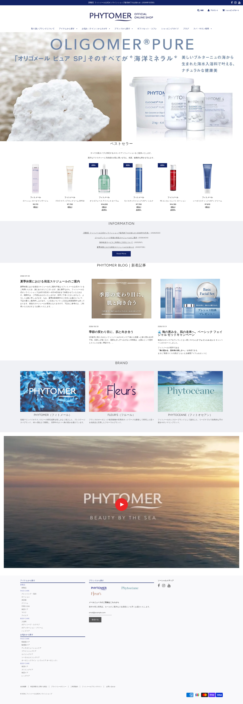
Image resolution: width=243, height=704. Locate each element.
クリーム (25, 603)
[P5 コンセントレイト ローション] (173, 178)
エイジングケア (27, 654)
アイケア (25, 615)
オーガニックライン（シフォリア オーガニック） (40, 660)
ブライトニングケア (29, 651)
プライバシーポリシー (58, 686)
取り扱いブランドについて (43, 29)
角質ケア (25, 609)
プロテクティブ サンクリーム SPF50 (69, 201)
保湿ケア (25, 666)
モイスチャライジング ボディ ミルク (138, 201)
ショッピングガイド (170, 29)
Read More (121, 254)
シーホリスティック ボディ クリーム (207, 201)
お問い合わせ (110, 686)
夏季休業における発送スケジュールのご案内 (50, 281)
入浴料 (24, 621)
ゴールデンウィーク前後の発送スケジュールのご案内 (116, 238)
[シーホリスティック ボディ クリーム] (207, 178)
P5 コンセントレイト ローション (173, 201)
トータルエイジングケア (31, 657)
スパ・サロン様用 (201, 29)
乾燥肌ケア (26, 642)
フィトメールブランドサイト (92, 686)
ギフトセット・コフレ (147, 29)
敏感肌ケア (26, 645)
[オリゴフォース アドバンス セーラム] (104, 178)
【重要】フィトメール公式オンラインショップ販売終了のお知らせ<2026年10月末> (116, 233)
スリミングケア (27, 670)
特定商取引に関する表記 (38, 686)
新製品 (24, 588)
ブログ (186, 29)
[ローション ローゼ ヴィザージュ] (35, 178)
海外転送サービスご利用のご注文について (116, 242)
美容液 (24, 600)
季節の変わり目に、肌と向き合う (111, 331)
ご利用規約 (74, 686)
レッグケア (26, 676)
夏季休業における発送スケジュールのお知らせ (115, 247)
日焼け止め (26, 606)
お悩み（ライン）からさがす (95, 29)
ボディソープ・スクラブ (31, 625)
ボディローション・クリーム (32, 628)
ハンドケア (26, 631)
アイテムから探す (67, 29)
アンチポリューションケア (31, 648)
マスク (24, 612)
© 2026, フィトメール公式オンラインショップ (36, 694)
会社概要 (23, 686)
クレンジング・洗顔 (29, 594)
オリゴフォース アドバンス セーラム (104, 201)
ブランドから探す (122, 29)
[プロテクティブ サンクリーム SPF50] (70, 178)
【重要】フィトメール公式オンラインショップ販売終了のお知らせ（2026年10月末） (121, 3)
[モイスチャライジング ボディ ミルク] (138, 178)
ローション (26, 597)
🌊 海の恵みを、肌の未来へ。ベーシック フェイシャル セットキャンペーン (190, 333)
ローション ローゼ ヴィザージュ (35, 201)
